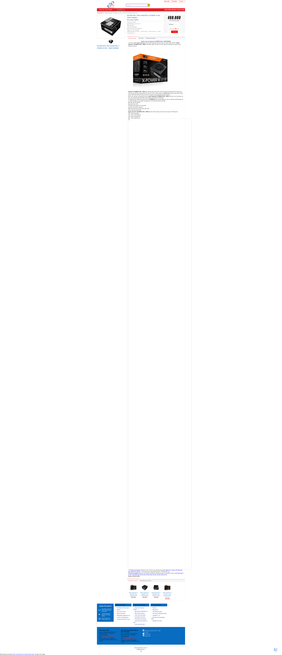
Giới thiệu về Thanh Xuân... (123, 607)
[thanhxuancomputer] (111, 2)
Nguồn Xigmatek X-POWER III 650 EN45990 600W (133, 594)
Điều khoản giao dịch (140, 613)
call (141, 651)
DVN (146, 647)
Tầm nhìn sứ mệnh (121, 611)
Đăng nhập (155, 609)
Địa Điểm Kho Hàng (157, 620)
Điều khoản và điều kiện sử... (141, 611)
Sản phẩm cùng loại (132, 580)
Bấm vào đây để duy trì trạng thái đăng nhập (23, 654)
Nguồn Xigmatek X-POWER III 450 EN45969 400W (144, 594)
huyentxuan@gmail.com (108, 636)
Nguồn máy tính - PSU (119, 12)
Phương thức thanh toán (140, 618)
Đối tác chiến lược (121, 613)
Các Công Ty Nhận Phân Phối (159, 613)
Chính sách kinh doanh (140, 615)
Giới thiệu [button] (174, 1)
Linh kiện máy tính (131, 12)
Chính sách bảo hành (140, 624)
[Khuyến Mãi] (121, 9)
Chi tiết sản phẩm (132, 38)
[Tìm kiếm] (148, 5)
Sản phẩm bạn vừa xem (145, 580)
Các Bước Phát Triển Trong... (123, 619)
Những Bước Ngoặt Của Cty (123, 615)
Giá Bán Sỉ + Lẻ (156, 615)
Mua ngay (174, 31)
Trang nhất (166, 1)
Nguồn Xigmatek (108, 12)
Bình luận (141, 38)
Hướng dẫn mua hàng (140, 617)
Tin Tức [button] (181, 1)
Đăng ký (154, 607)
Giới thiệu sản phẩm (157, 611)
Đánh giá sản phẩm (150, 38)
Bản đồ (118, 609)
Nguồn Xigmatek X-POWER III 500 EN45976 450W (156, 594)
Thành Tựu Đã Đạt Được (123, 617)
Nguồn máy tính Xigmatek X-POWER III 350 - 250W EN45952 (156, 41)
